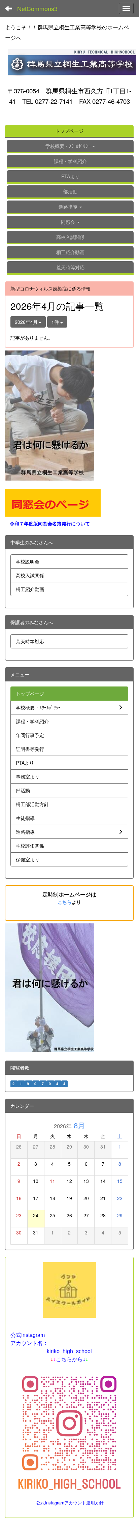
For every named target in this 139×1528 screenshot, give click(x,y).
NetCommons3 (37, 8)
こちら (65, 901)
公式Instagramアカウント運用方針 (70, 1502)
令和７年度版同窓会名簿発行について (50, 523)
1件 (55, 321)
